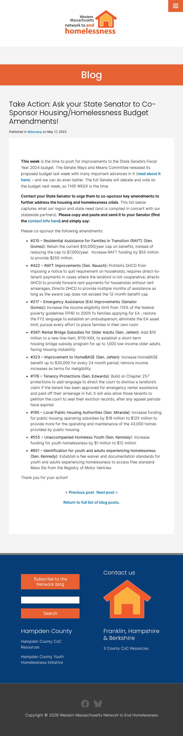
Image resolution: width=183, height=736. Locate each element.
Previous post (81, 492)
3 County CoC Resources (125, 648)
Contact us (119, 572)
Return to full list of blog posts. (91, 502)
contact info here (43, 220)
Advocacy (34, 132)
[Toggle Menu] (175, 6)
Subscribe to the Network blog (50, 581)
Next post (105, 492)
